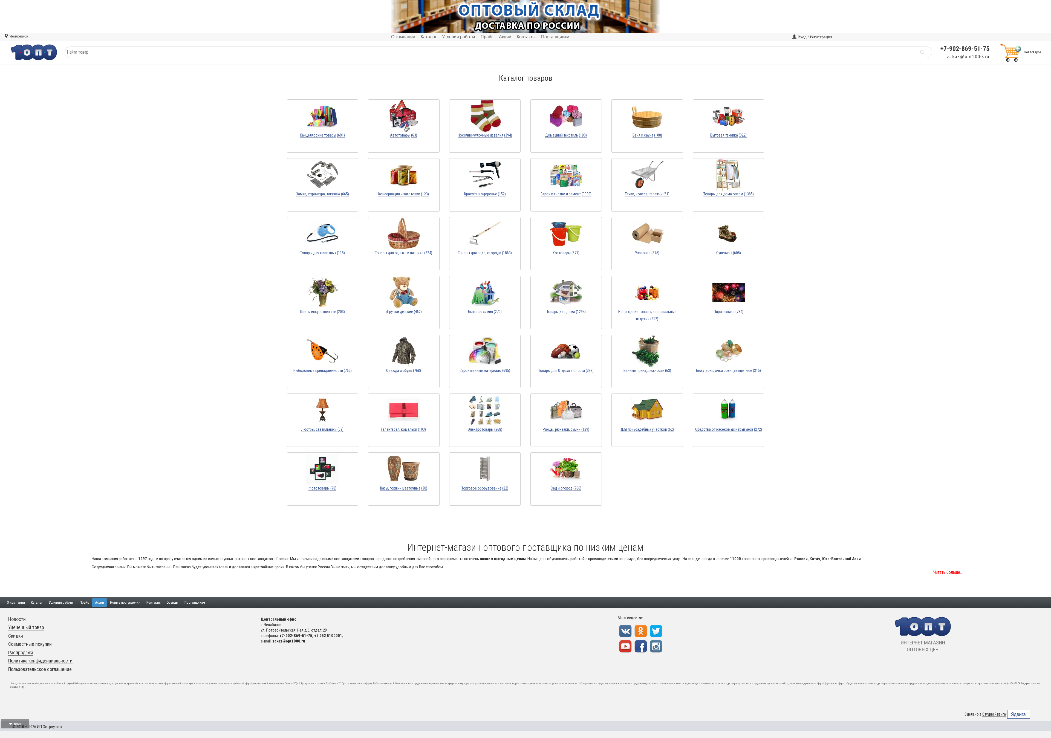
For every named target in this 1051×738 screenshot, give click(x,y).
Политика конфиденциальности (40, 661)
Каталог (37, 602)
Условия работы (61, 602)
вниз (18, 723)
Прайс (84, 602)
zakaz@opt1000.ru (968, 56)
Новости (17, 619)
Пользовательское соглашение (40, 669)
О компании (16, 602)
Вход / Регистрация (814, 37)
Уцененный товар (26, 627)
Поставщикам (194, 602)
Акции (99, 602)
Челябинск (18, 36)
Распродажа (20, 652)
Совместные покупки (30, 644)
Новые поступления (125, 602)
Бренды (172, 602)
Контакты (153, 602)
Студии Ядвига (994, 714)
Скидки (15, 636)
